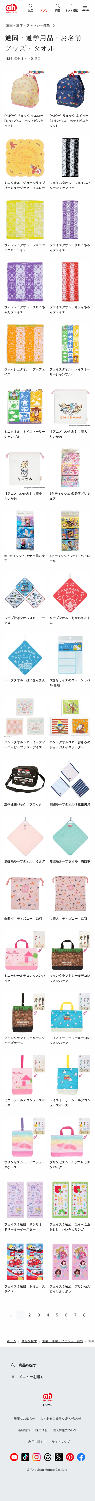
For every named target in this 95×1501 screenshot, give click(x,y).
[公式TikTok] (25, 1457)
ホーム (11, 1341)
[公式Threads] (47, 1457)
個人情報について (65, 1430)
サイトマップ (61, 1442)
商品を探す (29, 1341)
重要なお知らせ (24, 1418)
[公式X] (58, 1457)
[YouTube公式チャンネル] (14, 1457)
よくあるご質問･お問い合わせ (60, 1418)
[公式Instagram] (36, 1457)
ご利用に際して (36, 1442)
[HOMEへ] (11, 8)
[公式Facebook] (81, 1457)
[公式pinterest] (69, 1457)
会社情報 (24, 1430)
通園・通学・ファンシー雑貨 (28, 25)
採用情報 (41, 1430)
